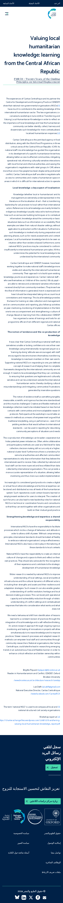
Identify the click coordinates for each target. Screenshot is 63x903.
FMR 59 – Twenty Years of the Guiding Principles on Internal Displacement (37, 80)
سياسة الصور (23, 843)
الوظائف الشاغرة (53, 862)
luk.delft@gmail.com (51, 687)
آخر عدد (57, 3)
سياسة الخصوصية (21, 833)
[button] (8, 13)
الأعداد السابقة (8, 3)
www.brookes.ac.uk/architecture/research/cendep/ (37, 680)
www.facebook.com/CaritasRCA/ (45, 694)
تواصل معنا (56, 853)
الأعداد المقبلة (34, 3)
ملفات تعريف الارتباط (51, 872)
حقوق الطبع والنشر (52, 833)
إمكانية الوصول (54, 843)
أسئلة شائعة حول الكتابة (18, 853)
